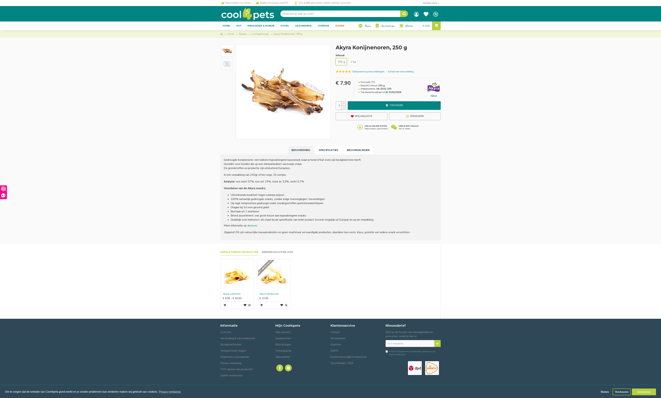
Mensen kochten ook (277, 252)
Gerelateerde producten (239, 252)
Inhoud (340, 55)
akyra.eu (252, 225)
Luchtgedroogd (260, 34)
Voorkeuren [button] (621, 391)
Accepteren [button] (644, 391)
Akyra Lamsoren (231, 294)
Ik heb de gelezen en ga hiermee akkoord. (412, 353)
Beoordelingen (358, 150)
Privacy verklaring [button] (170, 391)
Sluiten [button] (605, 391)
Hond (231, 34)
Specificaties (328, 150)
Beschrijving (300, 150)
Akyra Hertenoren (269, 294)
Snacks (243, 34)
